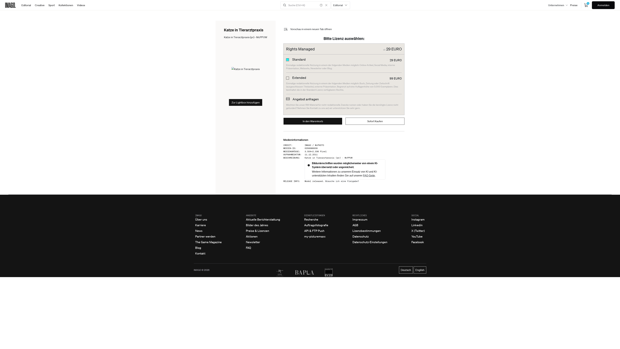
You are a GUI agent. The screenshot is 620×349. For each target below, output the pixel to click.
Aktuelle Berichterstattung (263, 219)
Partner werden (205, 236)
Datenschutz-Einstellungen (369, 242)
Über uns (201, 219)
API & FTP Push (314, 231)
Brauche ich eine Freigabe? (342, 181)
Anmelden (603, 5)
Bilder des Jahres (257, 225)
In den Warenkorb (313, 121)
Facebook (417, 242)
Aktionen (252, 236)
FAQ (248, 247)
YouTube (417, 236)
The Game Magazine (208, 242)
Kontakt (200, 253)
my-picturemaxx (315, 236)
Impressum (359, 219)
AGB (355, 225)
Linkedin (417, 225)
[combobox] (340, 5)
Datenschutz (360, 236)
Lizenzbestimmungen (366, 231)
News (198, 231)
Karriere (200, 225)
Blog (198, 247)
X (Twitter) (418, 231)
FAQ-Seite (369, 175)
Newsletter (253, 242)
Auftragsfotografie (316, 225)
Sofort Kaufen (375, 121)
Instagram (418, 219)
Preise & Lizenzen (257, 231)
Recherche (311, 219)
